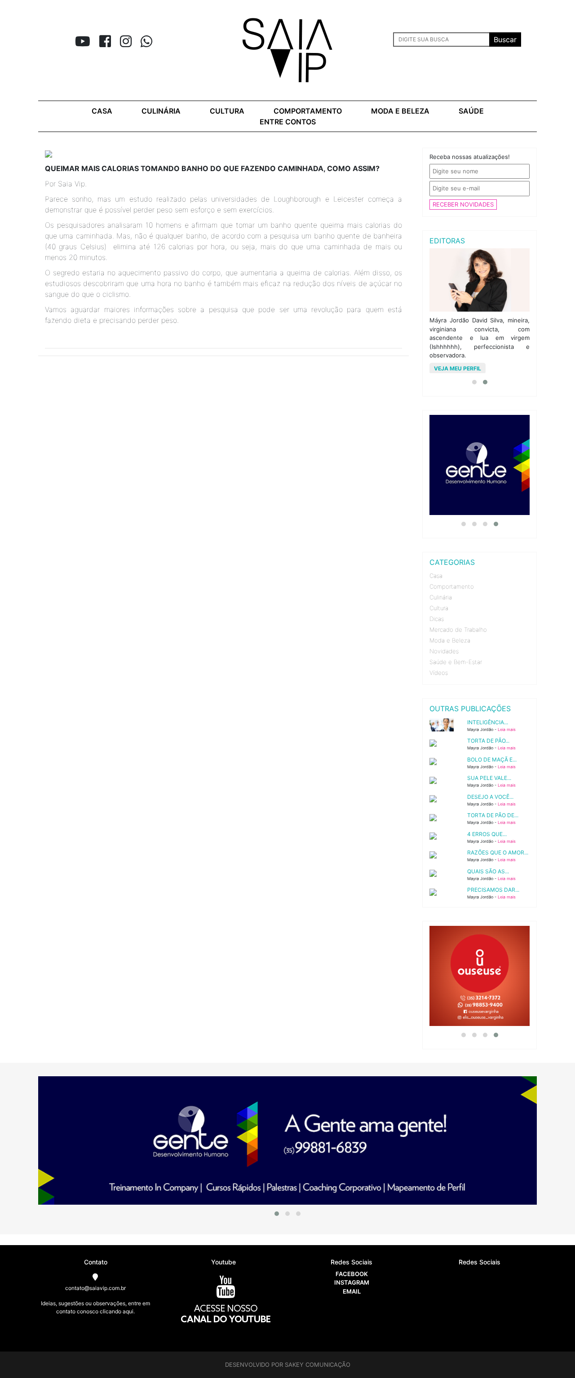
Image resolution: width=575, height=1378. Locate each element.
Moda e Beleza (449, 640)
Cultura (227, 110)
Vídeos (438, 672)
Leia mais (507, 729)
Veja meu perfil (457, 368)
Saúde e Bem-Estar (455, 661)
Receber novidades (463, 204)
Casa (102, 110)
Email (352, 1291)
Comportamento (308, 110)
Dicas (436, 618)
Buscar (505, 39)
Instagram (351, 1282)
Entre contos (288, 121)
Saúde (471, 110)
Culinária (161, 110)
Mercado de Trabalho (458, 629)
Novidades (444, 651)
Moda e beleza (400, 110)
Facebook (352, 1273)
